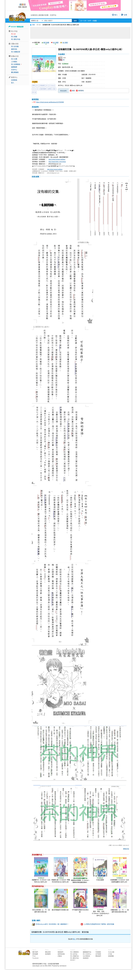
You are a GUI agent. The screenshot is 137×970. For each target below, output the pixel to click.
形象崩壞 (42, 85)
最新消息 (14, 49)
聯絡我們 (60, 952)
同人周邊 (14, 36)
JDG (37, 89)
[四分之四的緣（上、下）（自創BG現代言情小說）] (41, 898)
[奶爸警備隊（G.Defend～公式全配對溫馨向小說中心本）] (120, 867)
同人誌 (13, 34)
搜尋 (75, 21)
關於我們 (35, 952)
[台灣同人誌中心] (17, 16)
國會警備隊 (43, 89)
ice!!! (89, 21)
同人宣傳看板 (15, 64)
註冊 (125, 15)
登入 (116, 15)
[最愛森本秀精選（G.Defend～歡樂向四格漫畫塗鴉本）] (80, 867)
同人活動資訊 (74, 952)
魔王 (54, 89)
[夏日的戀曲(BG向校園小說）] (61, 898)
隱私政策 (48, 952)
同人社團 (14, 59)
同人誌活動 (15, 46)
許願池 (60, 956)
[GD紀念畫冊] (100, 867)
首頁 (33, 25)
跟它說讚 (46, 42)
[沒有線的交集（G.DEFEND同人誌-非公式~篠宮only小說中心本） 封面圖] (44, 64)
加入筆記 (65, 42)
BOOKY (72, 960)
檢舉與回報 (61, 954)
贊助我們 (98, 956)
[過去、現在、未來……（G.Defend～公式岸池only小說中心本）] (100, 898)
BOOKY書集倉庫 (17, 27)
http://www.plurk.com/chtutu (57, 161)
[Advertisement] (80, 33)
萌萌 (33, 85)
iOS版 (110, 954)
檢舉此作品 (126, 848)
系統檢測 (85, 958)
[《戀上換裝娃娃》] (68, 5)
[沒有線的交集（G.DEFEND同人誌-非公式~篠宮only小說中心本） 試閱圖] (80, 210)
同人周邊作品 (74, 956)
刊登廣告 (98, 952)
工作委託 (14, 61)
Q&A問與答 (86, 956)
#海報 (95, 21)
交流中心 (14, 70)
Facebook (35, 958)
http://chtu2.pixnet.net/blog (57, 159)
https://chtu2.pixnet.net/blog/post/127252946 (50, 102)
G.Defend (52, 85)
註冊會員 (14, 80)
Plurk (34, 956)
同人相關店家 (15, 52)
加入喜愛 (55, 42)
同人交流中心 (87, 954)
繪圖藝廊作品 (87, 952)
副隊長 (50, 89)
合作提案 (98, 954)
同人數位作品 (15, 39)
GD (33, 89)
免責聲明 (48, 954)
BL (37, 85)
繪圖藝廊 (14, 67)
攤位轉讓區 (15, 72)
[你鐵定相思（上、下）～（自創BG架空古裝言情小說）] (120, 898)
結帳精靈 (111, 956)
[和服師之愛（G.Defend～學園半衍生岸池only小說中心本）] (61, 867)
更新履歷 (35, 954)
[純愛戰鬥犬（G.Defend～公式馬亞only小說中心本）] (41, 867)
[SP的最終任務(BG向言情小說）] (80, 898)
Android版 (111, 952)
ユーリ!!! (83, 21)
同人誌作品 (73, 954)
